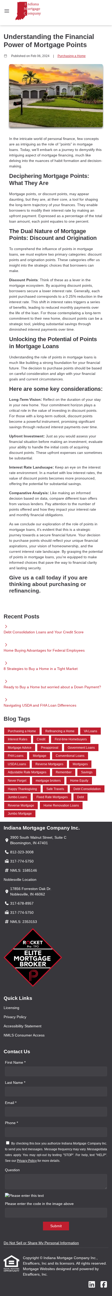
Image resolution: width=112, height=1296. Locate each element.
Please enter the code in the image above (39, 1204)
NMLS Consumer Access (24, 1035)
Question (12, 1170)
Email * (10, 1103)
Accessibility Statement (22, 1026)
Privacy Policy (15, 1017)
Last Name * (15, 1082)
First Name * (15, 1062)
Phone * (11, 1123)
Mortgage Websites (39, 1269)
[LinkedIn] (91, 1285)
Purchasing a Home (72, 56)
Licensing (11, 1008)
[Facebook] (103, 1285)
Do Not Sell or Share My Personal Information (41, 1243)
